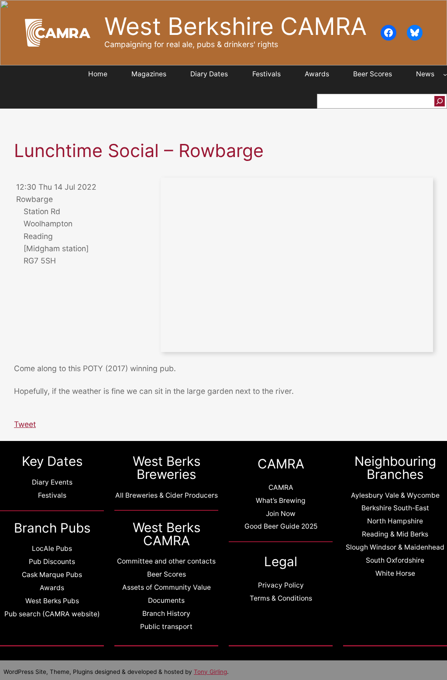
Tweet (25, 424)
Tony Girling (210, 671)
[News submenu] (445, 74)
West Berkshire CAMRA (235, 26)
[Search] (439, 101)
